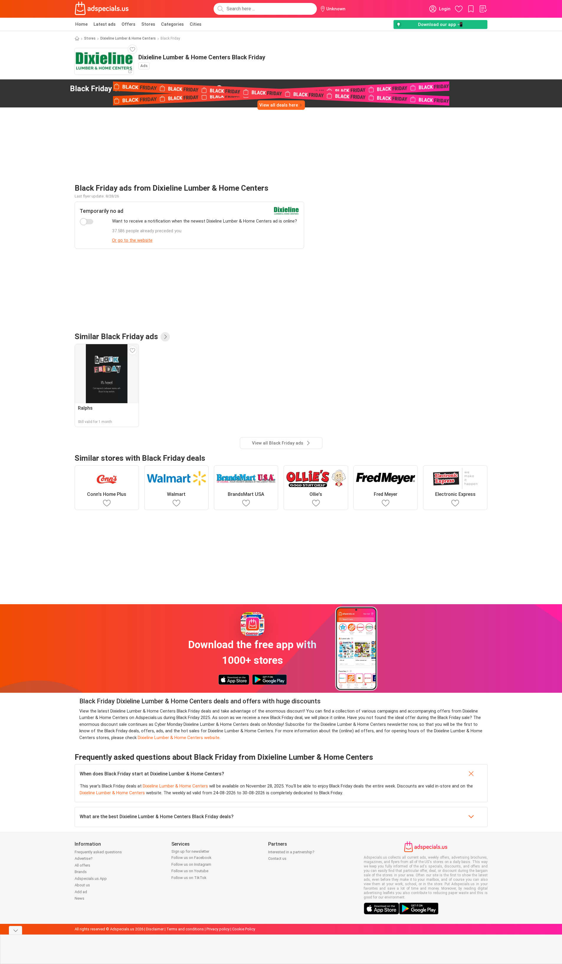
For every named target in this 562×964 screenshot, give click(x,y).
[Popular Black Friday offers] (165, 337)
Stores (148, 24)
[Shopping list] (483, 9)
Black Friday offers (141, 88)
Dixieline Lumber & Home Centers (128, 38)
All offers (82, 865)
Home (81, 24)
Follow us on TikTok (189, 877)
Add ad (81, 892)
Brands (81, 872)
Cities (195, 24)
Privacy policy (218, 929)
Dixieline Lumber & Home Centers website (178, 737)
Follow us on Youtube (189, 871)
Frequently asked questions (98, 852)
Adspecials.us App (91, 878)
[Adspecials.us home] (102, 8)
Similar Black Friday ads (116, 336)
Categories (172, 24)
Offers (128, 24)
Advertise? (84, 858)
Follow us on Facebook (191, 857)
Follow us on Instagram (191, 864)
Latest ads (105, 24)
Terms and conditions (185, 929)
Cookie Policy (243, 929)
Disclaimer (155, 929)
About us (82, 885)
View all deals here (278, 105)
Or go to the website (132, 240)
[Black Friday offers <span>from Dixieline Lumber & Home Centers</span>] (219, 88)
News (79, 898)
